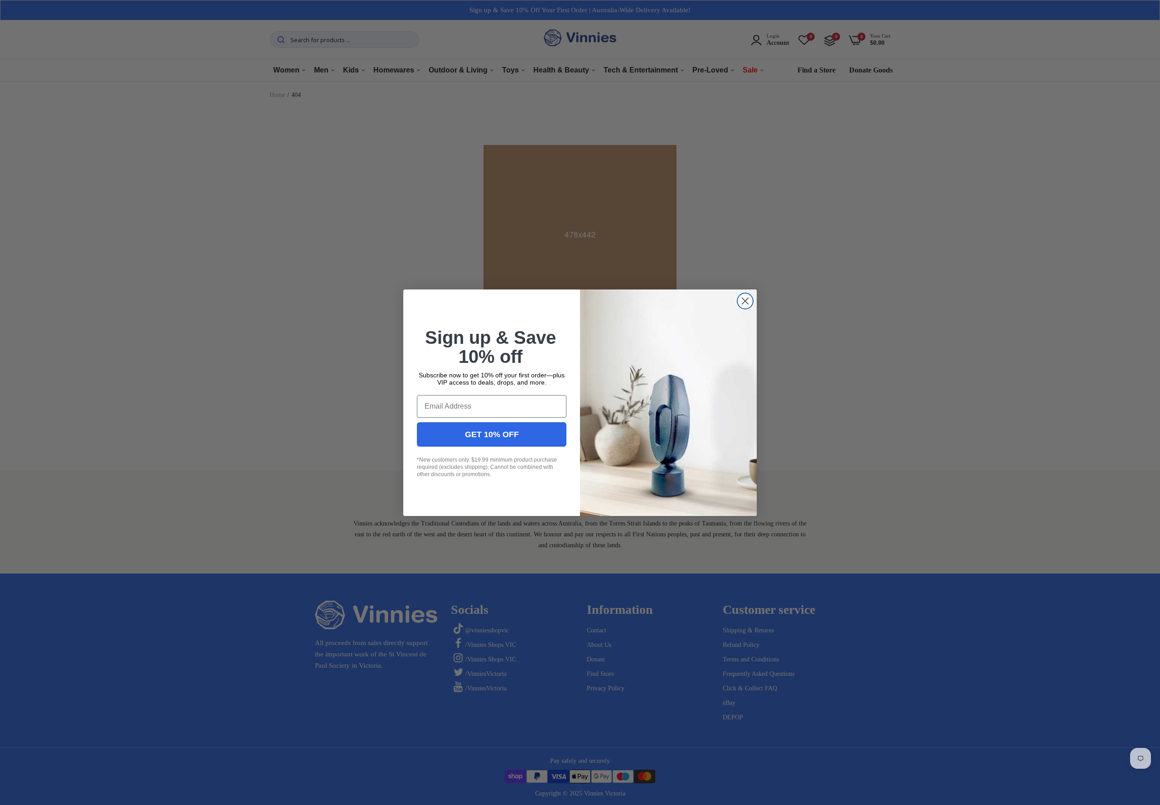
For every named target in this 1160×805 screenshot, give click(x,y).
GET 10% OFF (492, 434)
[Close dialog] (745, 301)
